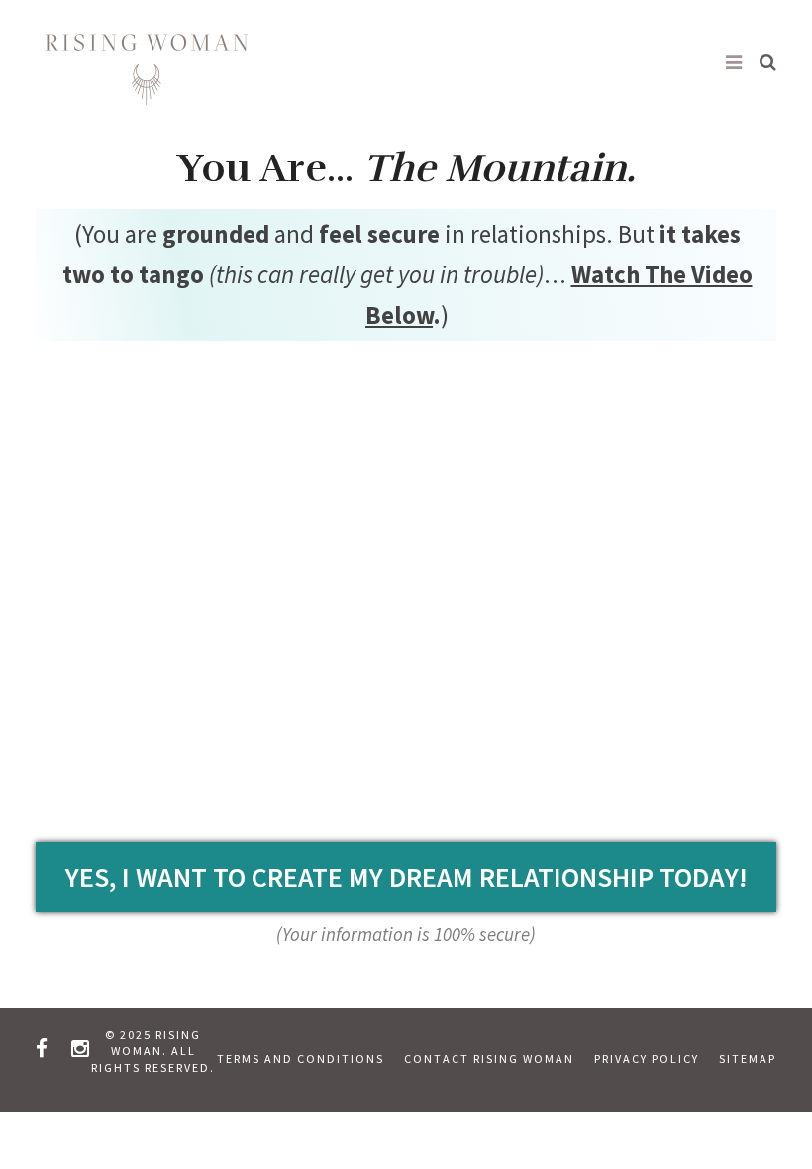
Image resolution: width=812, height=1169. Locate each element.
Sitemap (747, 1058)
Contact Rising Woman (489, 1058)
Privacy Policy (646, 1058)
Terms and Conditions (300, 1058)
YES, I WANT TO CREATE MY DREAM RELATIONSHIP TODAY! (406, 877)
